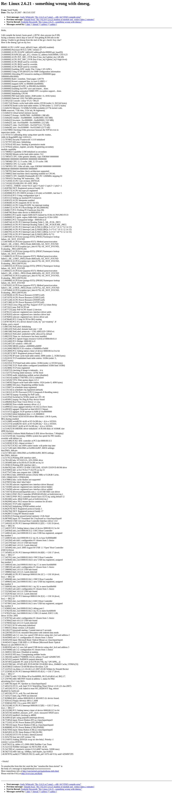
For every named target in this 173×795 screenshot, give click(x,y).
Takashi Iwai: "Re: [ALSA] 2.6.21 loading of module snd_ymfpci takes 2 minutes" (59, 19)
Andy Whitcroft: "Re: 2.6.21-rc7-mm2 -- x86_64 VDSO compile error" (50, 17)
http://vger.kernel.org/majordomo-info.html (40, 771)
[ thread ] (35, 24)
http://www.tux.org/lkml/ (31, 773)
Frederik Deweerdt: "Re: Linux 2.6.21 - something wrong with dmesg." (51, 22)
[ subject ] (44, 24)
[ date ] (28, 24)
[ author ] (53, 24)
